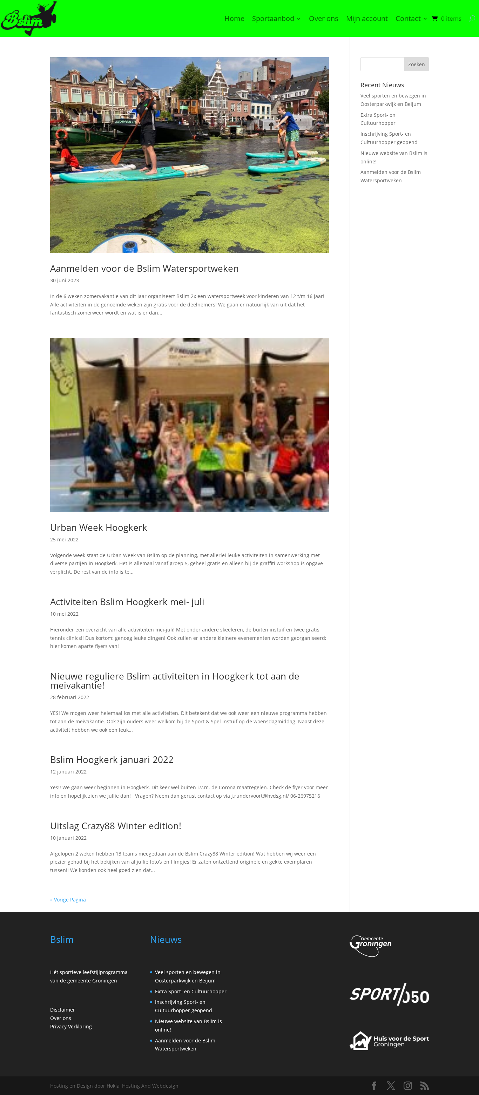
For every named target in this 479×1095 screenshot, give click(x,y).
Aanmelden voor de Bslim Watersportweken (144, 268)
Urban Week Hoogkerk (98, 527)
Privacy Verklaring (71, 1026)
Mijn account (367, 18)
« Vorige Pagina (68, 899)
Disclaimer (62, 1009)
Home (234, 18)
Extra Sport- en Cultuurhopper (191, 991)
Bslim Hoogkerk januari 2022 (112, 759)
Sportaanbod (273, 18)
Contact (408, 18)
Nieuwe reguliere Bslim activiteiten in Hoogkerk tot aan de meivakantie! (174, 680)
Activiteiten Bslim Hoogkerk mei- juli (127, 601)
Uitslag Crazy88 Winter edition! (115, 825)
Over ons (323, 18)
